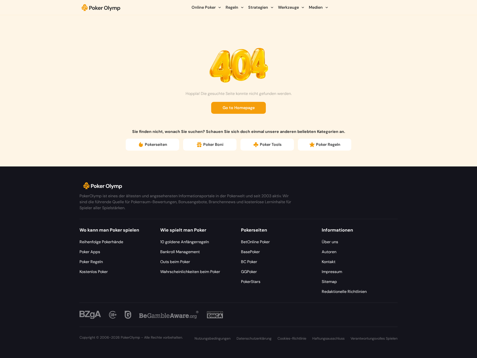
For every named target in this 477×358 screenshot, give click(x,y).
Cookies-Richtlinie (292, 338)
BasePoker (250, 251)
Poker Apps (90, 251)
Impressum (332, 271)
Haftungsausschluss (328, 338)
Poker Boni (213, 144)
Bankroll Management (180, 251)
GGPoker (249, 271)
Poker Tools (270, 144)
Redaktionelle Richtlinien (344, 291)
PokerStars (250, 281)
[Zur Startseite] (100, 7)
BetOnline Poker (255, 241)
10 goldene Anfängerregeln (184, 241)
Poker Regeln (328, 144)
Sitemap (329, 281)
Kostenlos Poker (94, 271)
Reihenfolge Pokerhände (101, 241)
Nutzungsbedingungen (213, 338)
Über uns (330, 241)
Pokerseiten (156, 144)
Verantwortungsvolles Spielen (374, 338)
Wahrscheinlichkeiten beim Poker (190, 271)
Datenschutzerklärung (254, 338)
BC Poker (249, 261)
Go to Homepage (239, 107)
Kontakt (328, 261)
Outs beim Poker (175, 261)
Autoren (329, 251)
